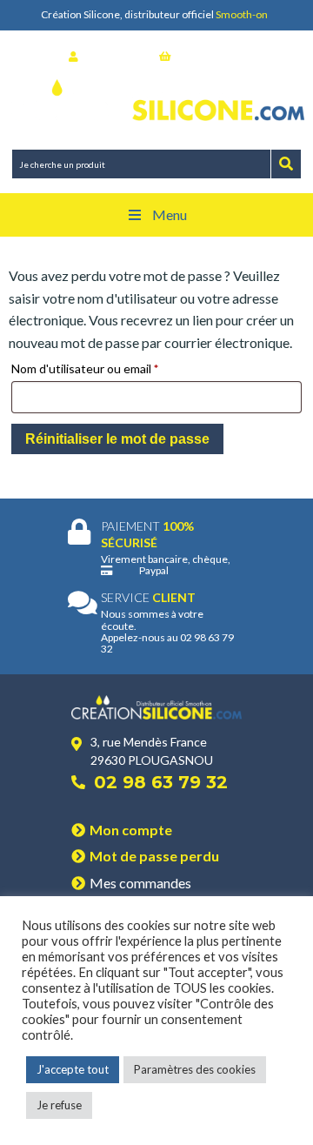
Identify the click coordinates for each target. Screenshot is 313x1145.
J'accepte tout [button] (73, 1069)
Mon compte (131, 829)
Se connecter (114, 56)
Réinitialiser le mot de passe (117, 439)
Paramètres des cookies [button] (195, 1069)
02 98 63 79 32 (161, 782)
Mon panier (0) (210, 56)
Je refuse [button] (59, 1105)
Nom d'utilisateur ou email (102, 368)
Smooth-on (242, 14)
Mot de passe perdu (154, 855)
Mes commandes (140, 882)
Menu (169, 214)
